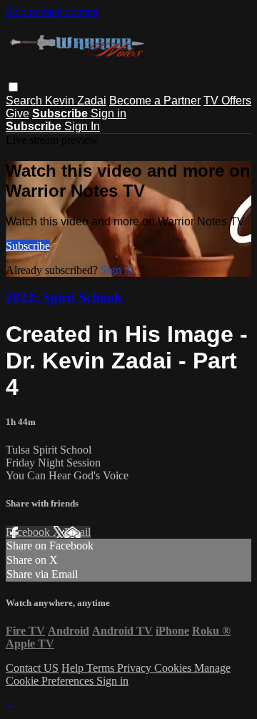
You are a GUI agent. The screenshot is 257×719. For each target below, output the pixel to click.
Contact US (32, 668)
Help (73, 668)
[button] (13, 87)
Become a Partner (155, 100)
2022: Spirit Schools (64, 297)
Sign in (108, 113)
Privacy (135, 668)
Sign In (82, 126)
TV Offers (227, 100)
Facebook (29, 532)
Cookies (174, 668)
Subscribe (28, 246)
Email (77, 532)
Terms (101, 668)
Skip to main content (52, 12)
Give (17, 113)
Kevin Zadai (75, 100)
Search (25, 100)
